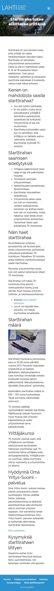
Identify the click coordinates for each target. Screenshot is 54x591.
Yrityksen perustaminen (25, 579)
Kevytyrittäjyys (14, 583)
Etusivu (7, 579)
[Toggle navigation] (49, 8)
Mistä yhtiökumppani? (34, 583)
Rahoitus (43, 579)
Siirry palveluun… (17, 530)
